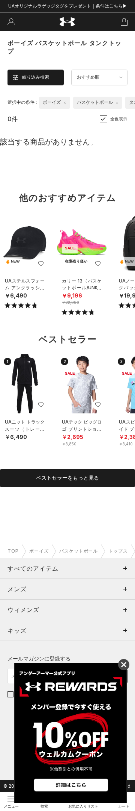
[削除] (65, 102)
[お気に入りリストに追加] (41, 263)
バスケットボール (78, 551)
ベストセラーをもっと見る (67, 478)
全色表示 (119, 118)
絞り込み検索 (35, 77)
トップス (118, 551)
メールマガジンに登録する (39, 658)
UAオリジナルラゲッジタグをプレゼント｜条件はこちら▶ (67, 6)
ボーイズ (39, 551)
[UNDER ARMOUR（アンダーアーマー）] (67, 22)
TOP (13, 551)
